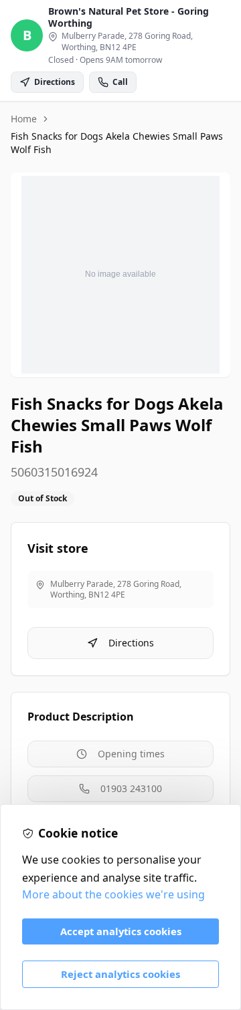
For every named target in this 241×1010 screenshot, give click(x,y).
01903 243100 (131, 788)
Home (24, 118)
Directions (131, 642)
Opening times (131, 753)
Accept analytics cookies (120, 931)
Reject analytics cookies (120, 974)
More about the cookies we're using (113, 894)
